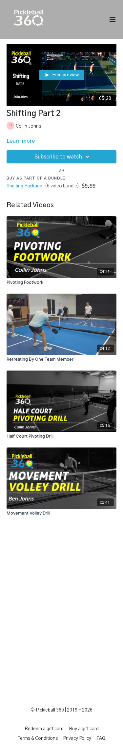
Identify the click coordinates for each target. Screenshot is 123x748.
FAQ (100, 738)
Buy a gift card (84, 729)
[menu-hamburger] (112, 19)
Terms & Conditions (38, 738)
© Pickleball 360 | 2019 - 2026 (61, 710)
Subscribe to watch (58, 156)
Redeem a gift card (44, 729)
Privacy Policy (77, 738)
